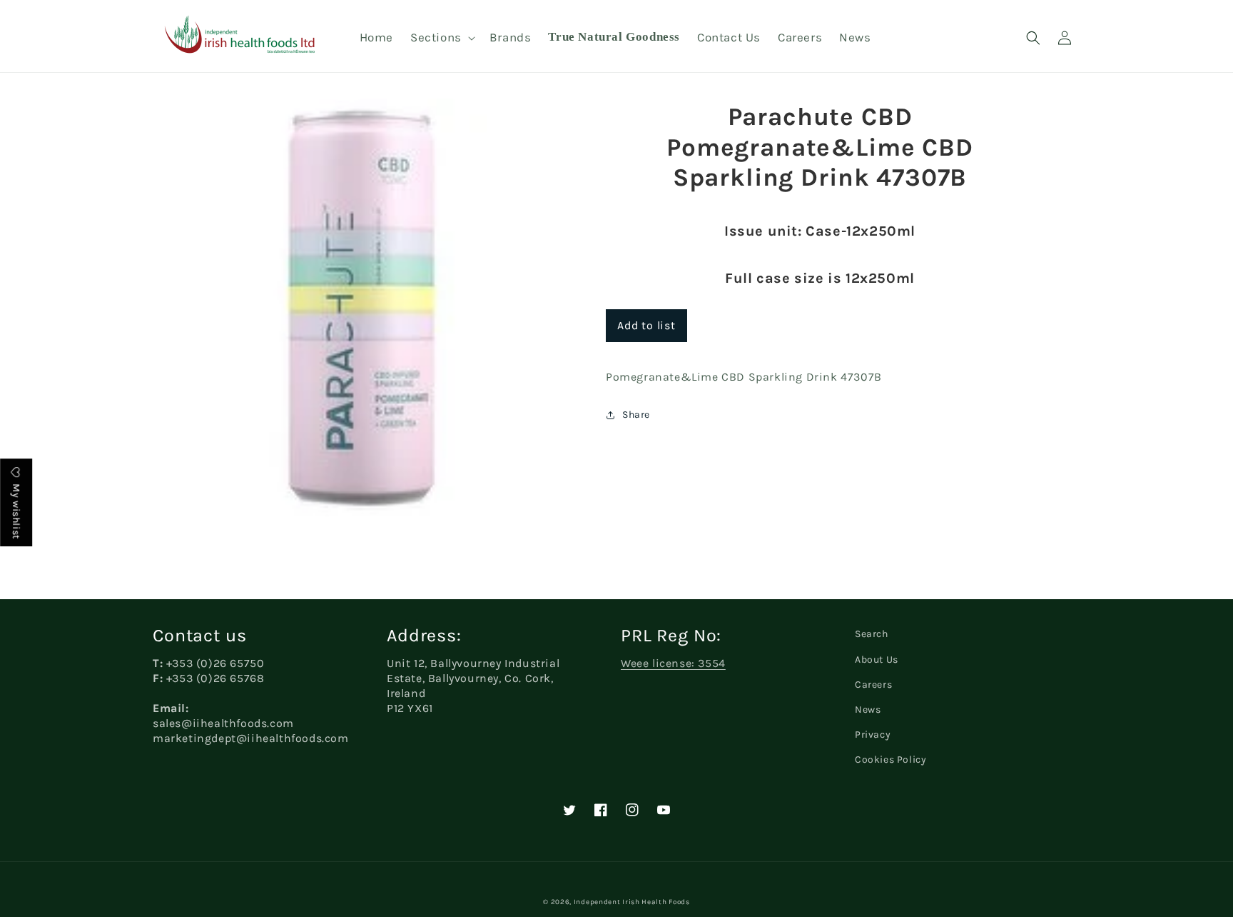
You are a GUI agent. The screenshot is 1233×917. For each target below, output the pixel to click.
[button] (441, 37)
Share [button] (636, 415)
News (868, 709)
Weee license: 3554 (673, 663)
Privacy (872, 734)
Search (871, 634)
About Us (876, 659)
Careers (873, 684)
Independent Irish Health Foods (632, 902)
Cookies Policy (890, 759)
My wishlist (16, 510)
